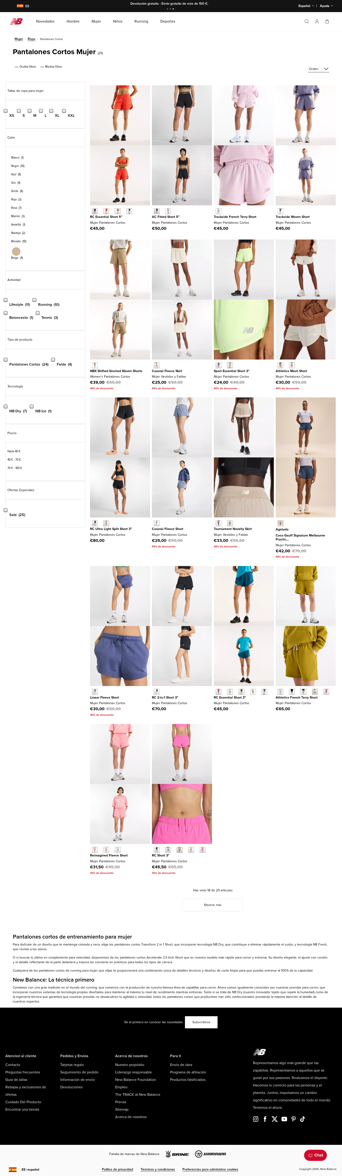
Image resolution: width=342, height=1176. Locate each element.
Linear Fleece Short (104, 698)
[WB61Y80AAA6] (95, 850)
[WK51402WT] (230, 523)
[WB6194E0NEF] (106, 211)
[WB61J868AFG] (230, 692)
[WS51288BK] (95, 523)
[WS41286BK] (157, 850)
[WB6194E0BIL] (117, 211)
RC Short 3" (160, 855)
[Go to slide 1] (168, 9)
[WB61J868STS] (264, 692)
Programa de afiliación (188, 1072)
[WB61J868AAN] (253, 692)
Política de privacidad (117, 1169)
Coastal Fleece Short (167, 529)
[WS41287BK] (157, 692)
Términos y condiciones (158, 1169)
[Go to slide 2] (171, 9)
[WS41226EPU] (218, 365)
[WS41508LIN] (303, 692)
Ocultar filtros (27, 67)
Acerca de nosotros (131, 1117)
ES (30, 1170)
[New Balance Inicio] (18, 21)
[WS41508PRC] (315, 692)
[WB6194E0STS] (129, 211)
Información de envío (77, 1079)
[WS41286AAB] (202, 850)
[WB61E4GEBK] (157, 211)
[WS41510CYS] (292, 365)
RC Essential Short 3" (230, 698)
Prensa (120, 1102)
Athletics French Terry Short (297, 698)
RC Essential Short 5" (106, 217)
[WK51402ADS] (218, 523)
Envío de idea (181, 1065)
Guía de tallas (16, 1079)
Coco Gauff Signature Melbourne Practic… (300, 537)
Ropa (31, 39)
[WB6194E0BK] (95, 211)
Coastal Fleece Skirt (167, 371)
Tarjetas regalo (72, 1065)
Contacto (12, 1065)
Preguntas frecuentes (22, 1072)
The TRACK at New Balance (137, 1094)
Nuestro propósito (129, 1065)
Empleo (121, 1087)
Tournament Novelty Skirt (233, 529)
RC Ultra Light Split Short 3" (111, 529)
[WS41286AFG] (179, 850)
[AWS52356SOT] (95, 365)
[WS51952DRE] (95, 692)
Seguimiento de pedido (79, 1072)
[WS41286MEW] (168, 850)
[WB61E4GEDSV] (168, 211)
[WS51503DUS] (157, 523)
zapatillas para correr (201, 987)
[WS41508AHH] (280, 692)
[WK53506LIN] (157, 365)
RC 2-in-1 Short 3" (165, 698)
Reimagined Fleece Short (109, 855)
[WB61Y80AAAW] (117, 850)
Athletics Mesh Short (291, 371)
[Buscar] (306, 21)
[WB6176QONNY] (280, 523)
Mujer (19, 39)
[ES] (17, 6)
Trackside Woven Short (293, 217)
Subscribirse (201, 1022)
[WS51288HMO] (106, 523)
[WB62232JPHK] (218, 211)
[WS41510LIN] (280, 365)
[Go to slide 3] (173, 9)
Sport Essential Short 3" (231, 371)
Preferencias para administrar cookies (210, 1169)
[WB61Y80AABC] (106, 850)
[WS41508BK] (292, 692)
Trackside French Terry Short (235, 217)
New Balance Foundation (135, 1079)
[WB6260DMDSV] (280, 211)
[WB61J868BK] (241, 692)
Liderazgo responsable (133, 1072)
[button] (317, 21)
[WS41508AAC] (326, 692)
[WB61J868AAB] (218, 692)
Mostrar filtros (53, 67)
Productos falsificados (187, 1079)
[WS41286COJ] (191, 850)
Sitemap (121, 1109)
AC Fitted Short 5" (166, 217)
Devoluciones (71, 1087)
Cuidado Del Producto (23, 1102)
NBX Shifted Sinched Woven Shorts (116, 371)
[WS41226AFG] (230, 365)
